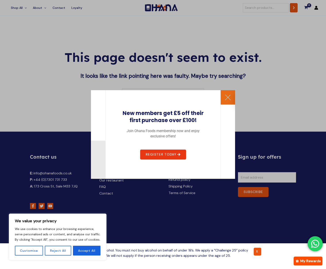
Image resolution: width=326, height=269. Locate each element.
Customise (29, 251)
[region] (57, 237)
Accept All (86, 251)
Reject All (58, 251)
